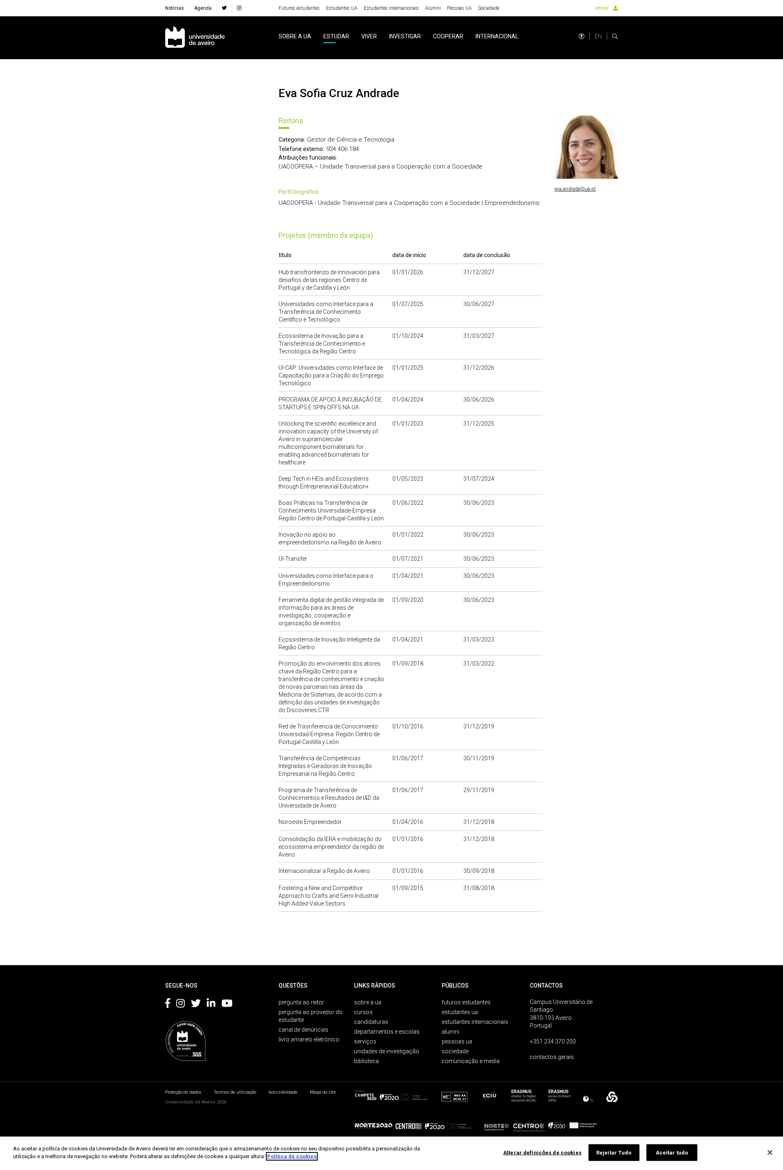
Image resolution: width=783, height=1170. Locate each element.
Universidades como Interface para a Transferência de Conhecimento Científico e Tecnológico (326, 312)
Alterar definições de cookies (542, 1153)
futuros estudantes (466, 1002)
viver (369, 36)
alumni (450, 1031)
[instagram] (239, 8)
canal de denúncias (303, 1029)
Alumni (433, 8)
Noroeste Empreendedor (310, 822)
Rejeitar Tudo (614, 1153)
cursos (363, 1012)
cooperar (448, 36)
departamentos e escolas (387, 1031)
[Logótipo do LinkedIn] (211, 1004)
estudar (336, 36)
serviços (365, 1041)
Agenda (203, 8)
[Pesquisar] (615, 36)
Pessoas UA (459, 8)
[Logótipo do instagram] (180, 1004)
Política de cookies (291, 1156)
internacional (497, 36)
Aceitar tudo (672, 1153)
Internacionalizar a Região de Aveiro (324, 871)
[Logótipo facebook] (167, 1004)
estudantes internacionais (475, 1022)
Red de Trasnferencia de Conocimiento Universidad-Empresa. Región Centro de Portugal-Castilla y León (329, 734)
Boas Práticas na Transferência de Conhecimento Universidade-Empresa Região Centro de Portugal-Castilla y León (331, 511)
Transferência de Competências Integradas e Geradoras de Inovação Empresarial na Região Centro (325, 766)
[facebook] (224, 8)
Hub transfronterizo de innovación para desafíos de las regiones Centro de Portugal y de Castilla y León (329, 280)
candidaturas (371, 1022)
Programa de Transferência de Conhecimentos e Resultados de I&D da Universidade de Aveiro (329, 798)
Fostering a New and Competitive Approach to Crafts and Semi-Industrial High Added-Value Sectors (328, 896)
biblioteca (366, 1061)
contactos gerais (552, 1057)
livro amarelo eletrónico (309, 1039)
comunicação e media (471, 1061)
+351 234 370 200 (553, 1041)
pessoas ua (457, 1041)
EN (598, 36)
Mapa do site (323, 1092)
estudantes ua (460, 1012)
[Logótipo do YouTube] (226, 1004)
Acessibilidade (283, 1092)
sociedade (455, 1051)
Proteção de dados (183, 1092)
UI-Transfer (293, 558)
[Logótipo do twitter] (196, 1004)
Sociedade (488, 8)
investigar (405, 36)
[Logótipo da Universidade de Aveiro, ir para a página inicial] (195, 38)
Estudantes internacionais (391, 8)
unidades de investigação (386, 1051)
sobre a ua (295, 36)
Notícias (174, 8)
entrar (601, 8)
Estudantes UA (342, 8)
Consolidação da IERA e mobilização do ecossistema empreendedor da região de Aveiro (331, 847)
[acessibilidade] (581, 36)
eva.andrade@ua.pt (575, 189)
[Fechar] (770, 1152)
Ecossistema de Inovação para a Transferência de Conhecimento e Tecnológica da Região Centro (322, 344)
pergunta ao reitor (301, 1002)
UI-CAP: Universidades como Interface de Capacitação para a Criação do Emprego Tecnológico (331, 375)
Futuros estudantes (299, 8)
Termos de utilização (235, 1092)
